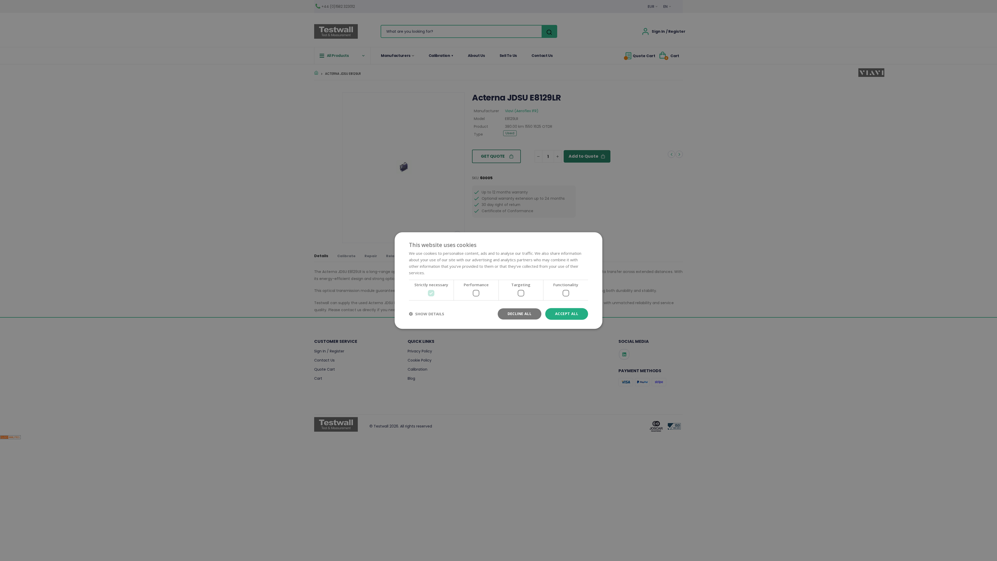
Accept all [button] (566, 313)
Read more (436, 272)
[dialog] (498, 280)
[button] (426, 313)
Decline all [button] (519, 313)
